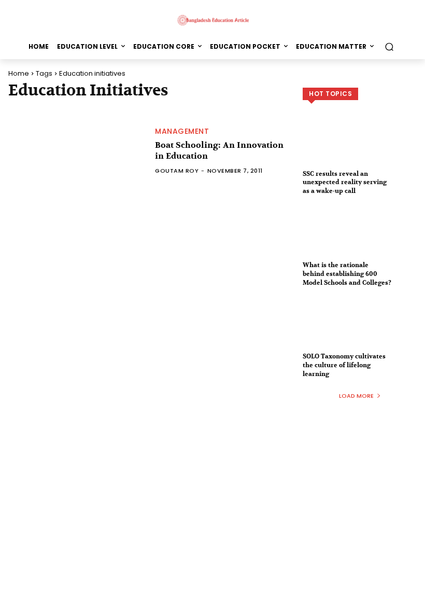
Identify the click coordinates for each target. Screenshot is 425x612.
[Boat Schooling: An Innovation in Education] (76, 151)
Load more (356, 396)
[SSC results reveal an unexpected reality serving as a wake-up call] (360, 149)
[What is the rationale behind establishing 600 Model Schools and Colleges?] (360, 240)
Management (182, 131)
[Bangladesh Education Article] (212, 19)
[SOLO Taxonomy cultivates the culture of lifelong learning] (360, 331)
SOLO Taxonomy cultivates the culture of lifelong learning (344, 365)
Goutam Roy (177, 170)
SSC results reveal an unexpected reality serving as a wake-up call (345, 183)
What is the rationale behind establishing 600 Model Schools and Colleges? (347, 274)
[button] (389, 46)
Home (18, 73)
